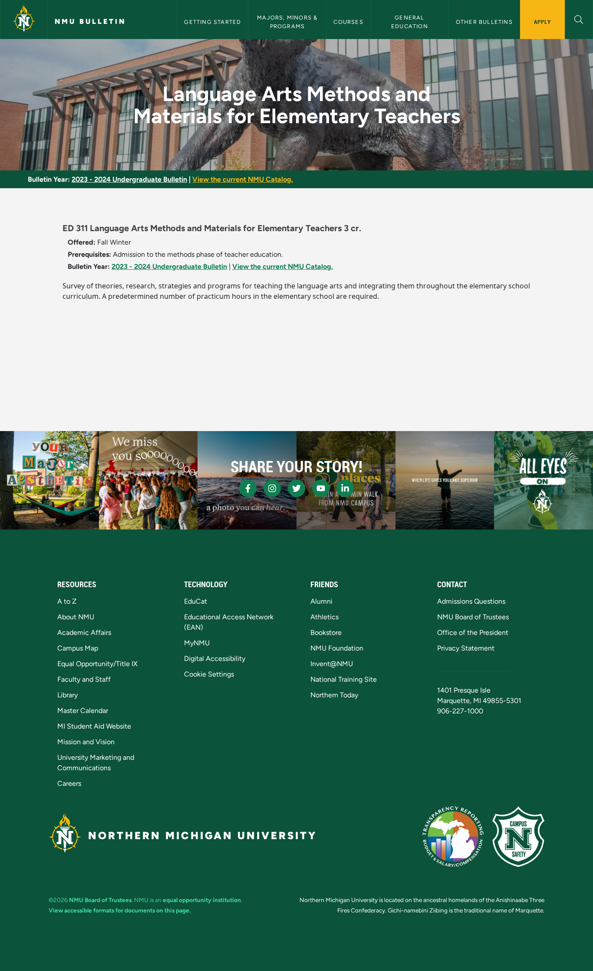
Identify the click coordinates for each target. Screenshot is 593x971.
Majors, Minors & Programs (288, 21)
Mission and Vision (86, 742)
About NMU (75, 617)
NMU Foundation (336, 648)
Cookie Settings (209, 674)
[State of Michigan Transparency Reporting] (453, 836)
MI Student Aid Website (94, 726)
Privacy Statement (465, 648)
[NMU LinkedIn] (345, 488)
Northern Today (334, 695)
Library (67, 695)
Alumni (321, 601)
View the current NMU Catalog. (242, 179)
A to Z (66, 601)
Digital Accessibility (214, 658)
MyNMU (197, 643)
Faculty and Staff (84, 679)
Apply (542, 22)
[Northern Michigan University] (24, 19)
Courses (348, 22)
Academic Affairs (84, 632)
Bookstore (326, 632)
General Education (409, 21)
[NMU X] (296, 488)
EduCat (195, 601)
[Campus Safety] (518, 836)
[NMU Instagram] (272, 488)
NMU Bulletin (90, 21)
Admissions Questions (471, 601)
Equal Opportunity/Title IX (97, 664)
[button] (579, 18)
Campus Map (77, 648)
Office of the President (472, 632)
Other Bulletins (484, 22)
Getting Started (212, 22)
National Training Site (343, 679)
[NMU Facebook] (248, 488)
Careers (69, 783)
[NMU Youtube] (320, 488)
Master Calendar (82, 710)
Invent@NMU (331, 664)
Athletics (324, 617)
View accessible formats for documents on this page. (120, 910)
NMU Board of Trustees (473, 617)
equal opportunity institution (202, 899)
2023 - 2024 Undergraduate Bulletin (129, 179)
